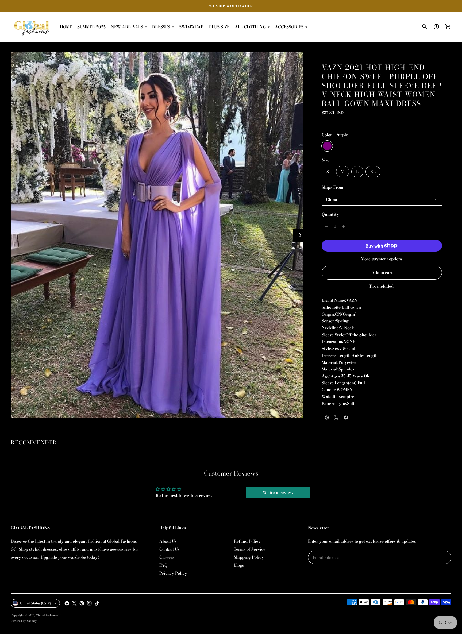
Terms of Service (249, 549)
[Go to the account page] (436, 27)
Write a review (278, 492)
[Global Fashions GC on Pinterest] (81, 603)
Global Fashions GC (48, 615)
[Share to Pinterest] (327, 417)
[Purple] (327, 146)
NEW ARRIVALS (127, 27)
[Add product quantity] (343, 226)
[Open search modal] (424, 27)
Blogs (239, 565)
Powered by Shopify (24, 621)
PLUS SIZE (219, 27)
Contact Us (169, 549)
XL (373, 172)
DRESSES (161, 27)
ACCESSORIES (289, 27)
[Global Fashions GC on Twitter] (74, 603)
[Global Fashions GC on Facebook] (67, 603)
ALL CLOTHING (250, 27)
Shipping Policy (249, 557)
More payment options (382, 259)
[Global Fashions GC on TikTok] (96, 603)
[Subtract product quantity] (327, 226)
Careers (166, 557)
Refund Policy (247, 541)
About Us (168, 541)
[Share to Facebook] (346, 417)
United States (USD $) (36, 603)
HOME (66, 27)
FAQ (163, 565)
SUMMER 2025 (91, 27)
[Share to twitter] (336, 417)
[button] (299, 235)
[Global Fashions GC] (32, 27)
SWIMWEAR (191, 27)
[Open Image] (157, 235)
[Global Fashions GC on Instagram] (89, 603)
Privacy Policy (173, 573)
